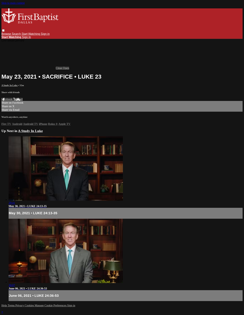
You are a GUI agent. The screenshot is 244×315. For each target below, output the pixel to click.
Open (66, 68)
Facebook (7, 99)
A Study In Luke (9, 85)
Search (17, 33)
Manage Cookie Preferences (51, 305)
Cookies (30, 305)
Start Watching (31, 33)
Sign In (26, 37)
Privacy (20, 305)
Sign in (45, 33)
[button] (3, 30)
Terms (11, 305)
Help (4, 305)
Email (19, 99)
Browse (6, 33)
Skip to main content (13, 2)
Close (59, 68)
